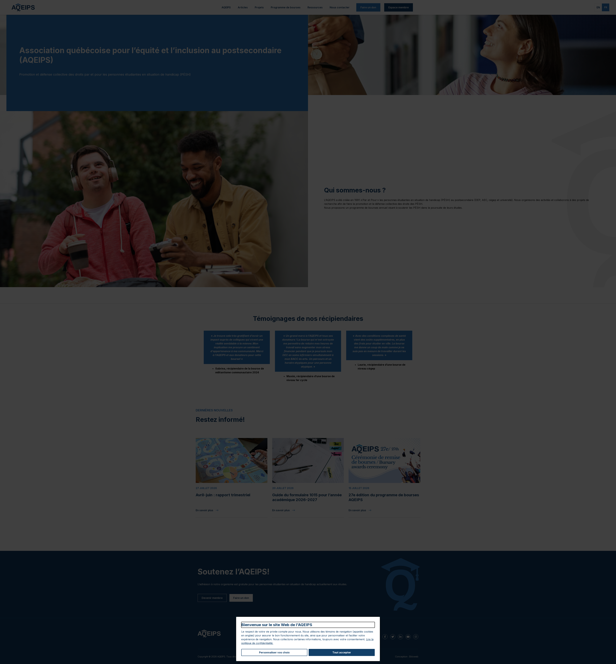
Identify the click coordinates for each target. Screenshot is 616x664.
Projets (259, 7)
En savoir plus (222, 510)
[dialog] (308, 638)
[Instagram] (415, 636)
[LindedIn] (400, 636)
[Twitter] (392, 636)
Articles (243, 7)
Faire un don (368, 7)
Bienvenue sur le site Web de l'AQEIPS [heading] (276, 624)
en (598, 7)
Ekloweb (413, 656)
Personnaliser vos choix (274, 652)
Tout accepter (341, 652)
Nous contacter (340, 7)
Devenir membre (212, 597)
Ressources (315, 7)
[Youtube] (408, 636)
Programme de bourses (285, 7)
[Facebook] (385, 636)
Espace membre (398, 7)
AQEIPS (226, 7)
